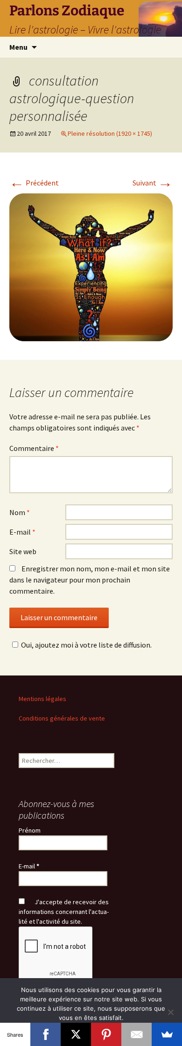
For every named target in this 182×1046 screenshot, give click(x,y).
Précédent (34, 182)
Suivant (153, 182)
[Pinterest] (106, 1034)
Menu (18, 47)
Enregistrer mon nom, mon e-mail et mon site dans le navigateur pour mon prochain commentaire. (89, 580)
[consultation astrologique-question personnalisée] (91, 266)
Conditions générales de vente (62, 718)
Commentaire (34, 448)
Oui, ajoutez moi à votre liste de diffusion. (86, 644)
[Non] (170, 1012)
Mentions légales (42, 699)
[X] (76, 1034)
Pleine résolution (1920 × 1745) (110, 133)
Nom (19, 512)
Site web (22, 551)
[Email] (136, 1034)
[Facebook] (45, 1034)
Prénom (30, 830)
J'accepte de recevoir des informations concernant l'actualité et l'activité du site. (64, 912)
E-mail (22, 531)
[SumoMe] (167, 1034)
